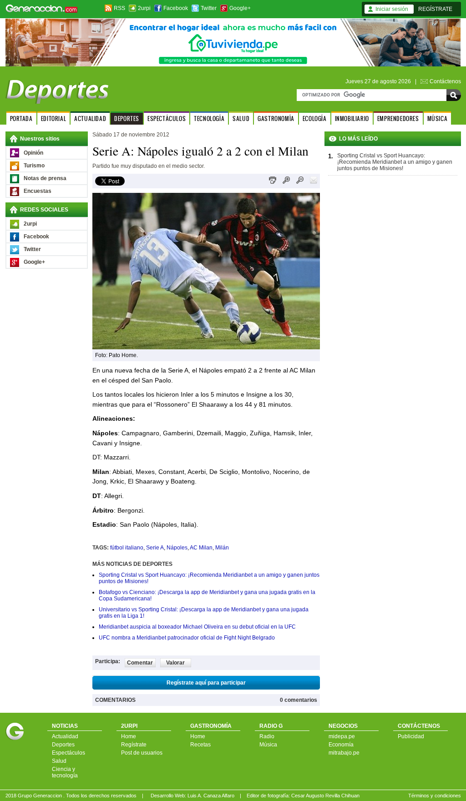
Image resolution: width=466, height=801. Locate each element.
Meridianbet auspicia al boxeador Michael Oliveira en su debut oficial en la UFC (197, 627)
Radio (266, 736)
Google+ (240, 8)
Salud (59, 761)
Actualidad (65, 736)
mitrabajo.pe (344, 753)
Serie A (155, 547)
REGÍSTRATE (435, 9)
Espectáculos (68, 753)
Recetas (200, 744)
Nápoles (177, 547)
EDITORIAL (53, 118)
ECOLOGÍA (315, 118)
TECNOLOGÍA (209, 118)
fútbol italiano (126, 547)
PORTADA (21, 118)
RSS (119, 8)
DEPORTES (126, 118)
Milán (222, 547)
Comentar (140, 663)
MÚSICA (437, 118)
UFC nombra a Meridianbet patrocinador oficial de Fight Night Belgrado (187, 638)
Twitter (209, 8)
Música (268, 744)
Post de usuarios (141, 753)
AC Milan (201, 547)
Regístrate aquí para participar (206, 683)
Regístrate (134, 744)
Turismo (34, 165)
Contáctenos (445, 81)
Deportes (63, 744)
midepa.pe (342, 736)
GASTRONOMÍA (276, 118)
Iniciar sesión (391, 9)
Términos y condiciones (434, 795)
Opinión (33, 153)
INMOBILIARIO (352, 118)
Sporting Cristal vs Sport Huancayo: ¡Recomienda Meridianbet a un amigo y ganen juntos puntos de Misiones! (394, 161)
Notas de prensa (45, 178)
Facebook (175, 8)
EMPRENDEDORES (398, 118)
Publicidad (411, 736)
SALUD (241, 118)
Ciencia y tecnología (65, 772)
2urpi (144, 8)
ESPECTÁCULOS (166, 118)
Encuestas (37, 191)
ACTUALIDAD (90, 118)
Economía (341, 744)
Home (128, 736)
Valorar (175, 663)
